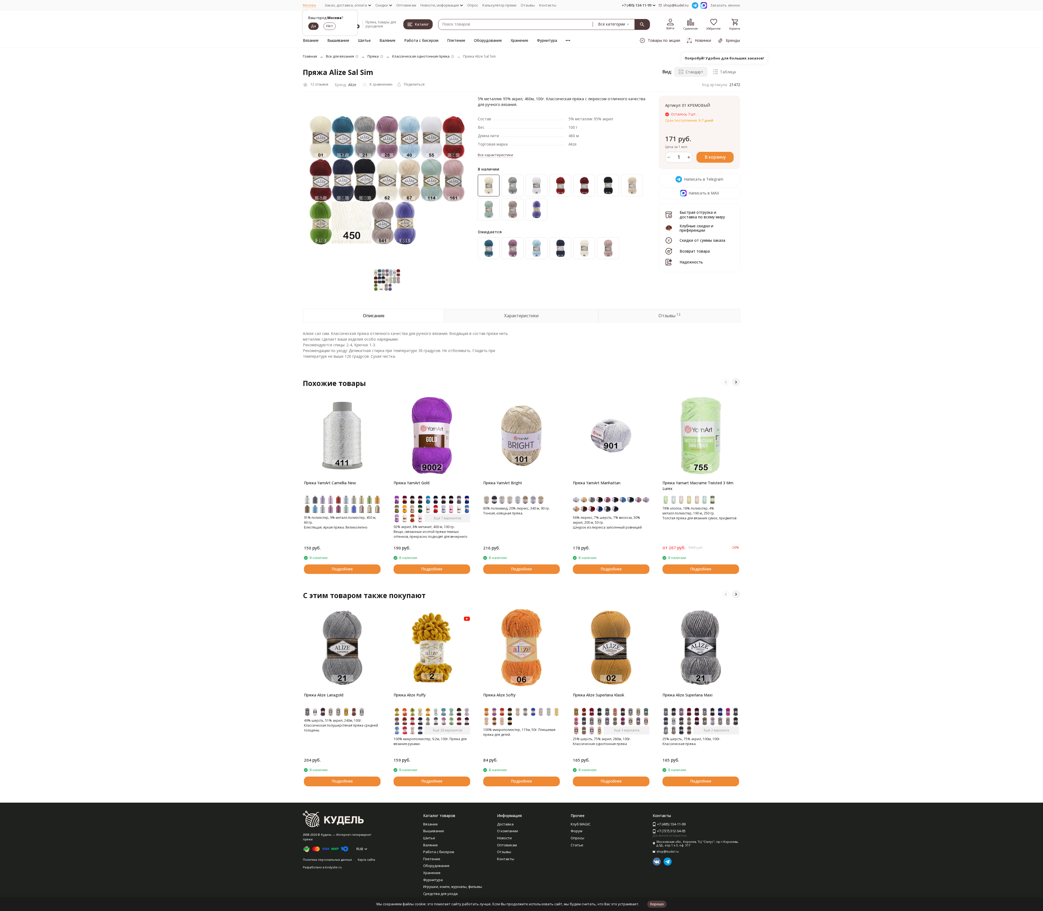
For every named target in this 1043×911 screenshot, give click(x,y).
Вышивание (338, 40)
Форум (576, 830)
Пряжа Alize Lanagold (323, 695)
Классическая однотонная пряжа (421, 56)
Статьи (577, 845)
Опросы (577, 837)
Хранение (519, 40)
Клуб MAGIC (580, 824)
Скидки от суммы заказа (702, 240)
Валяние (387, 40)
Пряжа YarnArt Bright (502, 482)
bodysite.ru (333, 867)
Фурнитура (547, 40)
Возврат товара (695, 251)
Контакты (547, 5)
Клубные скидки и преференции (696, 228)
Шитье (364, 40)
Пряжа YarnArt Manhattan (596, 482)
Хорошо (657, 903)
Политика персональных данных (327, 859)
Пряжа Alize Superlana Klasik (598, 695)
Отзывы (528, 5)
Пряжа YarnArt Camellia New (330, 482)
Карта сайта (366, 859)
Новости (504, 837)
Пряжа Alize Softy (499, 695)
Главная (310, 56)
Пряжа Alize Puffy (410, 695)
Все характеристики (495, 154)
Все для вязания (340, 56)
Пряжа (373, 56)
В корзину (715, 157)
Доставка (505, 824)
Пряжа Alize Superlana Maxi (687, 695)
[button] (726, 382)
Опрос (472, 5)
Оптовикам (406, 5)
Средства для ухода (440, 893)
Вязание (311, 40)
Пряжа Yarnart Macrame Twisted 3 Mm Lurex (697, 485)
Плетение (456, 40)
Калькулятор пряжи (499, 5)
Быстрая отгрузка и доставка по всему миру (702, 214)
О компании (507, 830)
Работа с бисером (421, 40)
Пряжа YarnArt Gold (411, 482)
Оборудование (488, 40)
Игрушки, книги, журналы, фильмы (452, 886)
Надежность (691, 262)
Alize (352, 84)
